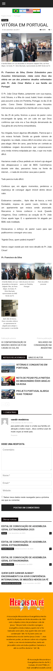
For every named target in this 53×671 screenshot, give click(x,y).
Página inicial (6, 16)
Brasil (4, 533)
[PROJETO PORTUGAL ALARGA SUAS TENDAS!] (8, 394)
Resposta (14, 435)
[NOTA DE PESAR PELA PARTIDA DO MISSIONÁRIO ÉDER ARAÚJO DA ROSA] (8, 381)
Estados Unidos (7, 549)
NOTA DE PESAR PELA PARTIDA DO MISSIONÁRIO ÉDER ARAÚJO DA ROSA (33, 380)
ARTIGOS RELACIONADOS (14, 357)
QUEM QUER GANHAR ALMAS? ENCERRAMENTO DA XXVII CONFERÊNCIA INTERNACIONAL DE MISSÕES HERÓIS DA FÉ (24, 576)
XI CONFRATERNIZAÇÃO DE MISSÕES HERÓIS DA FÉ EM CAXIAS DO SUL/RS (13, 345)
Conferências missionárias (11, 583)
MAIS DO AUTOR (36, 357)
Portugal (4, 20)
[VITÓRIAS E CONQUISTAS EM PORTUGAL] (8, 368)
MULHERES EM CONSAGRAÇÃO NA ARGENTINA (43, 345)
